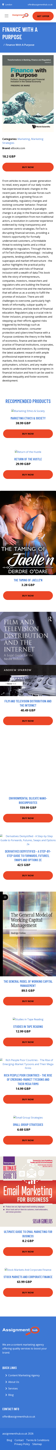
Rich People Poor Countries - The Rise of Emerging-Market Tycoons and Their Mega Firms (28, 1079)
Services (13, 1388)
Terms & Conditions (37, 1440)
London (8, 4)
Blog (11, 1395)
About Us (13, 1382)
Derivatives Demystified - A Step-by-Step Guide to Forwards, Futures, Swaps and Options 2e (28, 855)
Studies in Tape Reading (28, 1026)
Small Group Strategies (28, 1124)
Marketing (24, 139)
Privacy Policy (22, 1444)
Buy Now (28, 167)
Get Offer (43, 16)
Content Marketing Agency (24, 1375)
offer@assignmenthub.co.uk (40, 4)
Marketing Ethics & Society (28, 418)
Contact (19, 1440)
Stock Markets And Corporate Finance (28, 1277)
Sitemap (37, 1444)
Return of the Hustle (28, 459)
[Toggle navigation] (6, 16)
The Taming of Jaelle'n (28, 580)
